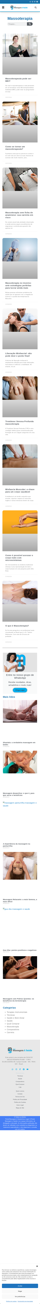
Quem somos (20, 1091)
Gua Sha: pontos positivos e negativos (20, 950)
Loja (20, 1087)
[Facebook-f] (20, 1069)
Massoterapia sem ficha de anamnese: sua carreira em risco (19, 214)
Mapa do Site (20, 1108)
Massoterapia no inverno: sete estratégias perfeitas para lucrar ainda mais (18, 285)
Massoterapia (13, 1027)
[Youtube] (27, 1069)
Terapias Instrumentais (17, 1012)
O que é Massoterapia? (17, 626)
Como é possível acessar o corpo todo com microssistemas (19, 557)
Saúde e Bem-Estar (15, 1018)
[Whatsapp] (12, 1069)
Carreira (10, 1032)
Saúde (10, 1021)
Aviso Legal (20, 1105)
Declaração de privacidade (25, 1301)
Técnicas (11, 1015)
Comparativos (13, 1029)
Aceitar (20, 1286)
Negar (20, 1291)
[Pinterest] (24, 1069)
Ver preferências (20, 1296)
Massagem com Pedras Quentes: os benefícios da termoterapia (18, 1000)
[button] (37, 1266)
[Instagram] (16, 1069)
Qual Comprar (13, 1024)
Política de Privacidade (20, 1099)
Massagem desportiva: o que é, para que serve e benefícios (18, 794)
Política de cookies (11, 1301)
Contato (20, 1094)
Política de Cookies (20, 1102)
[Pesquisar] (30, 24)
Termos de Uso (20, 1096)
